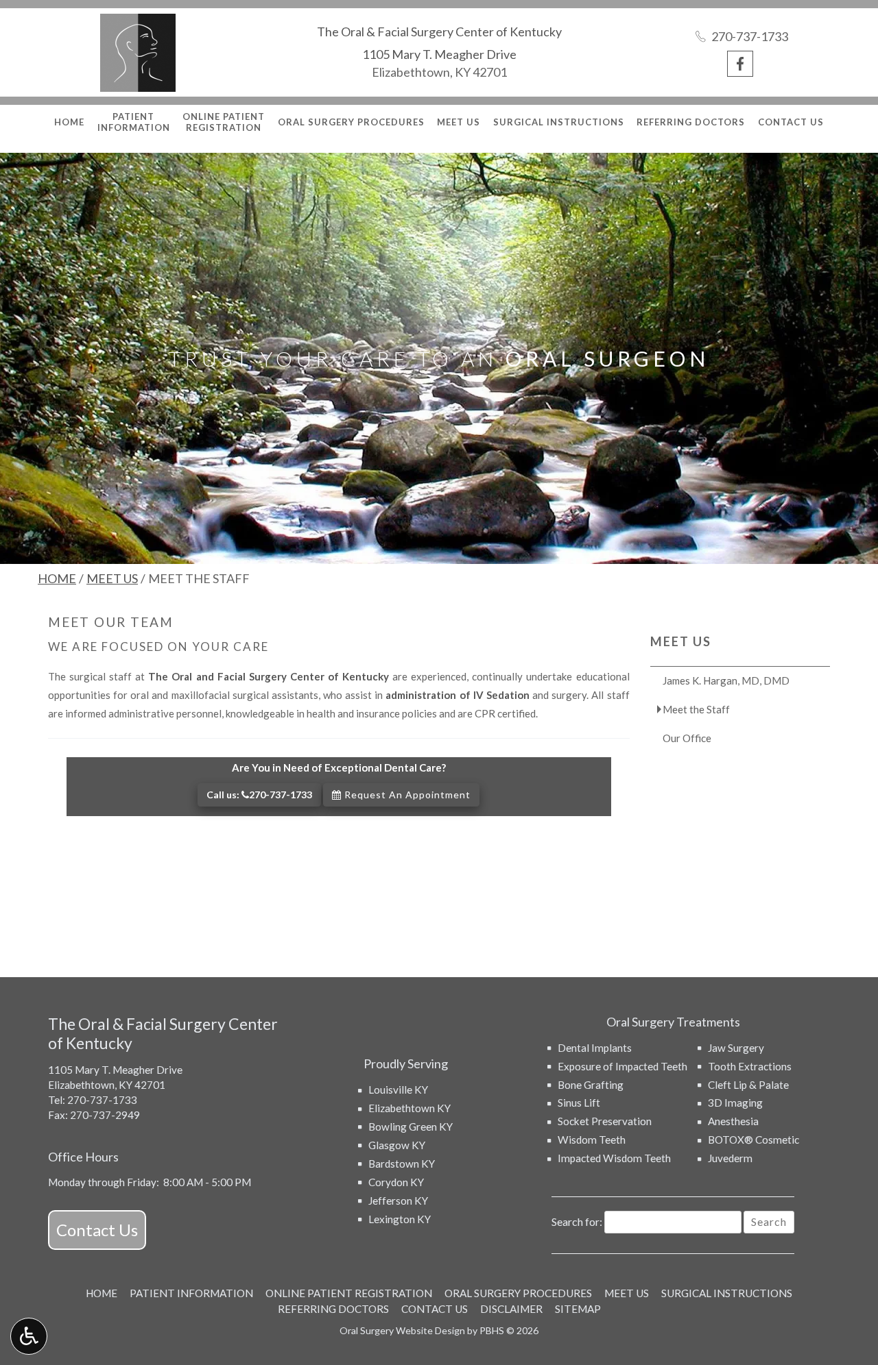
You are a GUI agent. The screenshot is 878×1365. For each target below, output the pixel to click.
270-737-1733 (102, 1100)
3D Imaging (735, 1102)
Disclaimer (511, 1309)
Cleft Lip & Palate (748, 1085)
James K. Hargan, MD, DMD (726, 680)
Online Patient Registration (348, 1293)
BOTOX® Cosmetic (753, 1139)
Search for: (576, 1221)
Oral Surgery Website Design (402, 1330)
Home (69, 121)
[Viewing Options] (28, 1336)
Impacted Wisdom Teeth (614, 1158)
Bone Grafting (591, 1085)
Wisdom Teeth (592, 1139)
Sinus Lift (579, 1102)
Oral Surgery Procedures (351, 121)
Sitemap (578, 1309)
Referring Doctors (691, 121)
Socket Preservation (605, 1121)
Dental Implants (595, 1048)
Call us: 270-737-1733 (259, 794)
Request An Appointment (406, 794)
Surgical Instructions (558, 121)
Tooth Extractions (750, 1066)
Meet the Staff (696, 709)
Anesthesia (733, 1121)
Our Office (687, 738)
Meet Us (458, 121)
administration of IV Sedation (457, 695)
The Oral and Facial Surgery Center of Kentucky (268, 676)
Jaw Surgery (736, 1048)
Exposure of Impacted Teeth (622, 1066)
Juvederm (730, 1158)
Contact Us (791, 121)
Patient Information (191, 1293)
